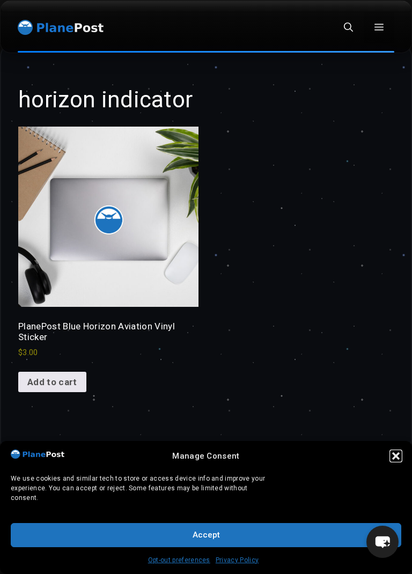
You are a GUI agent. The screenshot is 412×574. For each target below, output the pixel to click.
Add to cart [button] (52, 382)
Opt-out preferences (179, 560)
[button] (396, 456)
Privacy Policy (237, 560)
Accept (206, 535)
